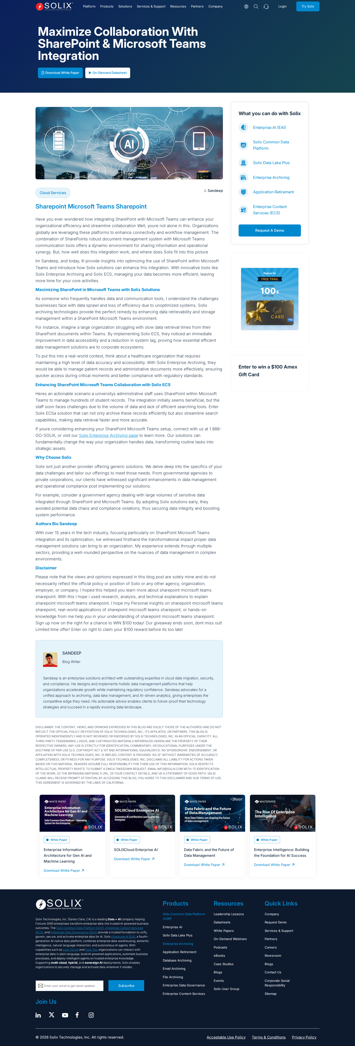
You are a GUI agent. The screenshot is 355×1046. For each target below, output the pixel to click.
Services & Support (151, 6)
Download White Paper (62, 73)
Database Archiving (177, 960)
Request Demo (276, 922)
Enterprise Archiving (271, 177)
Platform (89, 6)
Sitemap (271, 994)
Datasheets (222, 922)
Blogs (218, 972)
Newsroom (273, 955)
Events (219, 981)
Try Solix (308, 6)
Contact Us (273, 972)
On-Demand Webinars (230, 939)
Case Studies (224, 964)
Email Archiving (174, 968)
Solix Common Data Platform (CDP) (80, 928)
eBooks (219, 955)
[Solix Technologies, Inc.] (54, 6)
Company (215, 6)
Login (282, 6)
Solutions (125, 6)
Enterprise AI (172, 927)
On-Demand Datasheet (109, 73)
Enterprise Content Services (184, 994)
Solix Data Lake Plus (271, 162)
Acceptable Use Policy (226, 1037)
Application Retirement (273, 191)
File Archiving (173, 977)
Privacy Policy (304, 1037)
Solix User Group (226, 989)
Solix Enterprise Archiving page (108, 435)
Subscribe (126, 985)
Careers (271, 947)
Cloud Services (53, 192)
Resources (178, 6)
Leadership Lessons (229, 914)
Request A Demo (269, 230)
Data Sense (70, 949)
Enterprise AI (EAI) (269, 127)
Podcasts (220, 947)
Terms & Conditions (269, 1037)
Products (107, 6)
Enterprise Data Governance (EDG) (73, 932)
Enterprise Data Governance (184, 985)
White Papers (224, 931)
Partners (197, 6)
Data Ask (91, 949)
